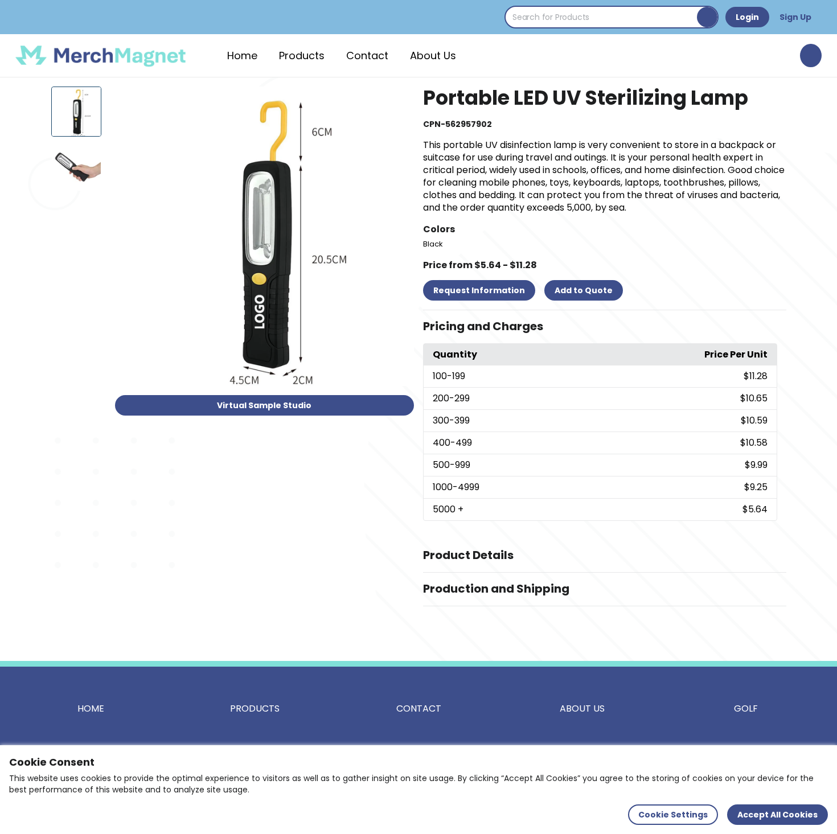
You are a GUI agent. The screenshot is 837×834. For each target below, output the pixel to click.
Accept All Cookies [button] (777, 814)
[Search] (707, 17)
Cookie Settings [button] (673, 814)
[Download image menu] (399, 101)
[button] (604, 326)
